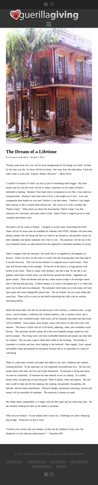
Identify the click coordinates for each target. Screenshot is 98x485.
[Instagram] (52, 4)
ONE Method (79, 461)
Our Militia (14, 461)
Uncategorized (14, 157)
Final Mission (42, 466)
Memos (61, 466)
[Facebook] (46, 4)
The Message (37, 461)
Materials (57, 461)
